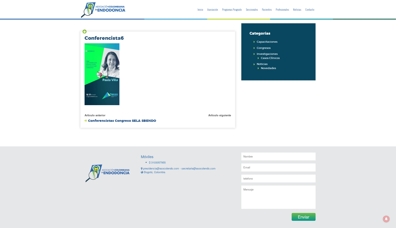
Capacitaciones (267, 41)
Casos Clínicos (270, 58)
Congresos (264, 48)
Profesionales (282, 9)
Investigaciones (267, 54)
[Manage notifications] (386, 219)
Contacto (309, 9)
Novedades (268, 68)
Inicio (200, 9)
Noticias (297, 9)
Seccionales (252, 9)
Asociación (212, 9)
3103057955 (158, 162)
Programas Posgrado (232, 9)
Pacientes (267, 9)
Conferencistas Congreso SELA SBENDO (122, 121)
